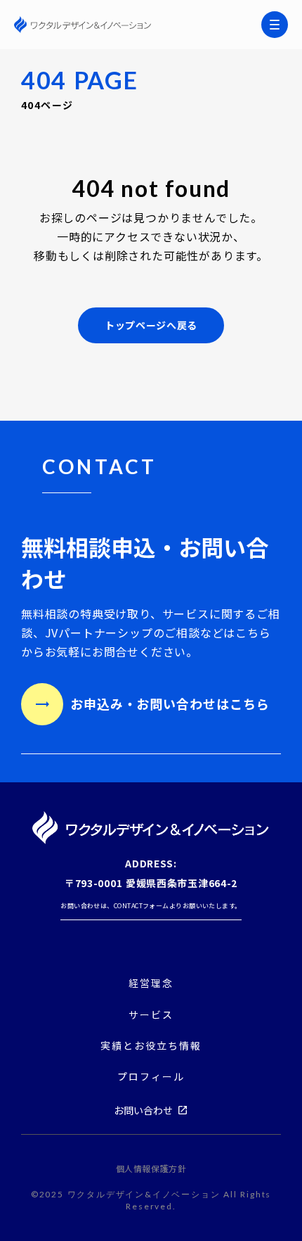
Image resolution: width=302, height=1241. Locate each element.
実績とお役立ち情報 (151, 1045)
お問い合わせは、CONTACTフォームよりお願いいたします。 (151, 905)
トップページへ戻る (151, 325)
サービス (151, 1014)
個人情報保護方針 (151, 1168)
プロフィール (151, 1076)
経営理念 (151, 983)
